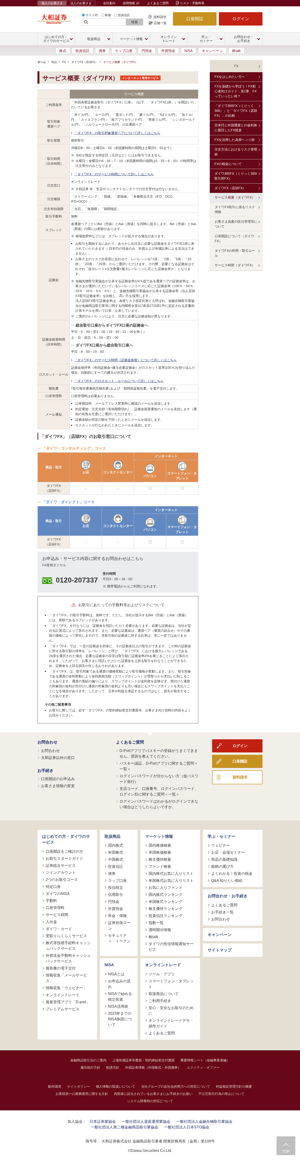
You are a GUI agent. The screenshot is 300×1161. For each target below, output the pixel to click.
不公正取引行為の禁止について (221, 1094)
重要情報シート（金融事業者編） (205, 1060)
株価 (108, 15)
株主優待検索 (160, 859)
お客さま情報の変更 (58, 786)
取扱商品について (164, 994)
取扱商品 (112, 836)
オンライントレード (62, 995)
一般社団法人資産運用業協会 (146, 1121)
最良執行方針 (90, 1067)
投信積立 (115, 888)
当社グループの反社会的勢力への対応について (175, 1086)
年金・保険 (117, 916)
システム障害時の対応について (150, 1101)
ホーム (42, 62)
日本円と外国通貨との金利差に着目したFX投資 (235, 127)
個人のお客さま (52, 3)
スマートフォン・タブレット (171, 984)
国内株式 (115, 845)
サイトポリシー (78, 1086)
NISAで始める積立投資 (120, 996)
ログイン (240, 18)
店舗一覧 (160, 23)
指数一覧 (156, 923)
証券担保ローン (119, 925)
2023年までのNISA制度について (120, 1019)
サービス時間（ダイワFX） (235, 265)
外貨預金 (168, 51)
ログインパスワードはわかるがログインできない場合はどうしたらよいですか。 (159, 804)
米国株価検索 (160, 852)
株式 (62, 51)
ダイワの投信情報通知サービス (171, 946)
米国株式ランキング (165, 902)
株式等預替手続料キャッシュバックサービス (68, 946)
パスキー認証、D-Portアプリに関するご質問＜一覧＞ (159, 766)
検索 (134, 22)
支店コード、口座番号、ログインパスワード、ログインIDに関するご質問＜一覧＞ (159, 791)
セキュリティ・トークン (119, 938)
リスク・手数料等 (192, 3)
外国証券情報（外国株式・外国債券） (153, 1067)
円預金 (147, 51)
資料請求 (159, 17)
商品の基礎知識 (224, 859)
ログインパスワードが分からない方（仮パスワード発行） (159, 779)
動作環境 (54, 1086)
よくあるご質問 (158, 3)
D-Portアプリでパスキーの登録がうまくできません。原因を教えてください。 (159, 753)
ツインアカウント (61, 873)
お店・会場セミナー (228, 852)
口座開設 (194, 18)
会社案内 (109, 3)
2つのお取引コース (62, 880)
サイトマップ (220, 950)
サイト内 (92, 15)
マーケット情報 (159, 836)
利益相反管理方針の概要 (234, 1086)
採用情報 (129, 3)
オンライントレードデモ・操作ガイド (171, 1023)
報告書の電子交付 (61, 968)
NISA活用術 (118, 1006)
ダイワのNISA (58, 894)
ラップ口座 (123, 51)
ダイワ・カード (59, 929)
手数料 (51, 901)
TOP (286, 1151)
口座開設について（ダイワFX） (234, 238)
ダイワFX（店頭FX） (84, 62)
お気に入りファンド (165, 888)
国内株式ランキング (165, 895)
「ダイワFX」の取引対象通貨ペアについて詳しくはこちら (117, 133)
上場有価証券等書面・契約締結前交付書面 (143, 1060)
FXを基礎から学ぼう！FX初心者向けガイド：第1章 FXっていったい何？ (235, 91)
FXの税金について (228, 164)
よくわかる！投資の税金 (231, 873)
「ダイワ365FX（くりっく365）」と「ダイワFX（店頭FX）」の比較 (235, 110)
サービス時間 (57, 915)
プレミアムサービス (62, 1009)
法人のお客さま (81, 3)
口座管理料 (55, 908)
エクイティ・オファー (203, 1067)
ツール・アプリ (162, 974)
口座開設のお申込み (58, 779)
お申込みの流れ (119, 984)
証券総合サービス (61, 866)
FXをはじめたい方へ (229, 77)
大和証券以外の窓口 (58, 758)
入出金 (51, 922)
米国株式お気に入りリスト (171, 881)
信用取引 (115, 895)
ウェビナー (220, 845)
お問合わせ (47, 742)
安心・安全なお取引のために (171, 1010)
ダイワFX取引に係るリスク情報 (235, 209)
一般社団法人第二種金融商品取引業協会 (124, 1127)
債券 (102, 51)
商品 (54, 62)
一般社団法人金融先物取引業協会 (204, 1121)
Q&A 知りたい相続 (226, 881)
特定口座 (53, 887)
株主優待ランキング (165, 909)
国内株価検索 (160, 845)
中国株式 (115, 859)
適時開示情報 (160, 930)
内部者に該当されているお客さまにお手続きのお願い (153, 1094)
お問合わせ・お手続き (228, 896)
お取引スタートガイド (64, 858)
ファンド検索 (160, 866)
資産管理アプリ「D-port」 (68, 1002)
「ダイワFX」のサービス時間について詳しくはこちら (114, 174)
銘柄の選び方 (222, 866)
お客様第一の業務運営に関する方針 (82, 1094)
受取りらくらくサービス (66, 936)
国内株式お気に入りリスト (171, 873)
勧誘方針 (112, 1067)
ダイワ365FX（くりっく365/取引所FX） (235, 176)
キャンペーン (212, 51)
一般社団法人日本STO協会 (186, 1127)
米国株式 (115, 852)
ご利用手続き (160, 1001)
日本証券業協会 (103, 1121)
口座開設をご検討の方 (64, 851)
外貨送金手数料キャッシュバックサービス (68, 958)
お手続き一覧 (222, 912)
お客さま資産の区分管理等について (236, 224)
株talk (236, 51)
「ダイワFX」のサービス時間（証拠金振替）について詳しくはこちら (125, 360)
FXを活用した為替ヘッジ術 (234, 140)
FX (64, 62)
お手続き (45, 770)
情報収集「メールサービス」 (66, 978)
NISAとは (116, 974)
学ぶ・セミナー (222, 836)
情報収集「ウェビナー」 (66, 988)
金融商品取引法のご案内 (88, 1060)
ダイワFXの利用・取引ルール (235, 253)
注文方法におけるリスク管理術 (235, 151)
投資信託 (124, 15)
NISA (188, 51)
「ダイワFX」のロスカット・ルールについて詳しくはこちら (119, 381)
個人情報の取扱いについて (115, 1086)
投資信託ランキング (165, 916)
